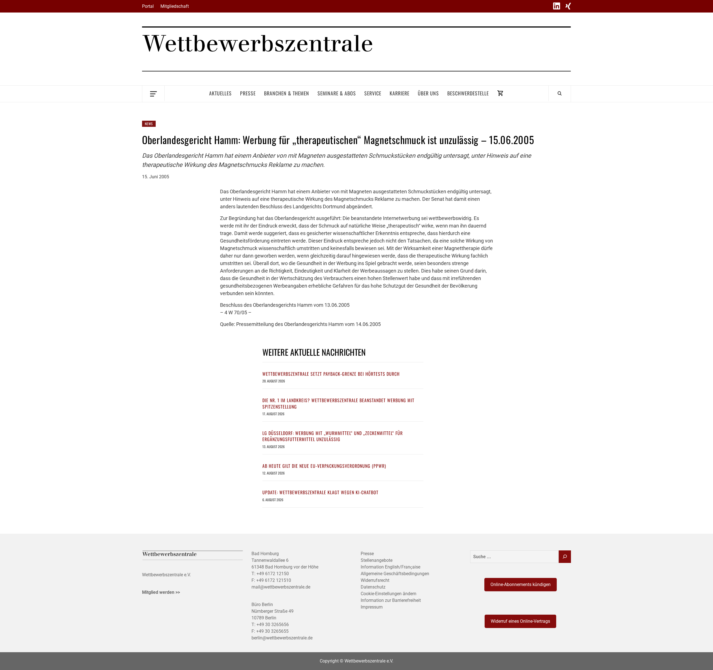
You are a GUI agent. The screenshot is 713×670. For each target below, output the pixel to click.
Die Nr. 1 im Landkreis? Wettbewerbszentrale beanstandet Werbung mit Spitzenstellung (338, 403)
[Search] (560, 93)
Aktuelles (220, 93)
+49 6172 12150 (273, 573)
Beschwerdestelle (468, 93)
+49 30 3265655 (272, 631)
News (149, 123)
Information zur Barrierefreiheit (391, 600)
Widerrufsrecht (375, 580)
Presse (248, 93)
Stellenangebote (376, 560)
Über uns (428, 93)
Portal (148, 6)
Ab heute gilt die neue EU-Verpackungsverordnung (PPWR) (324, 466)
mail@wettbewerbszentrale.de (280, 587)
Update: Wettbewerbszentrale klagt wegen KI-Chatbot (320, 492)
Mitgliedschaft (174, 6)
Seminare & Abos (337, 93)
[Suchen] (565, 556)
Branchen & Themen (286, 93)
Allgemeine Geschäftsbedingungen (395, 573)
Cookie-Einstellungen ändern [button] (388, 593)
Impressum (372, 607)
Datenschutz (373, 587)
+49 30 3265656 (273, 624)
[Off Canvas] (153, 93)
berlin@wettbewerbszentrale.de (281, 638)
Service (372, 93)
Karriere (399, 93)
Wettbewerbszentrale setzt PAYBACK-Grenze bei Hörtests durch (331, 373)
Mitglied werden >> (161, 592)
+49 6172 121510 (273, 580)
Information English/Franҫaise (390, 567)
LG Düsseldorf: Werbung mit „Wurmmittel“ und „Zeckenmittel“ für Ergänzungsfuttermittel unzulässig (332, 436)
